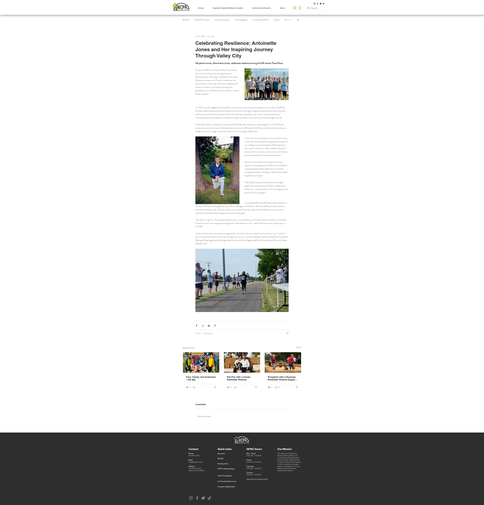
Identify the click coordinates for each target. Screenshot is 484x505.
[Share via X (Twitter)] (203, 325)
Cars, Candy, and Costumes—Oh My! (201, 378)
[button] (298, 20)
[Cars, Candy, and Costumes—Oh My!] (201, 362)
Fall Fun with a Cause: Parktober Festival (239, 378)
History (277, 19)
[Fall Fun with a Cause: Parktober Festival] (242, 362)
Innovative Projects (222, 19)
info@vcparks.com (195, 462)
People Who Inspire (202, 19)
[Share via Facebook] (196, 325)
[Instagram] (314, 4)
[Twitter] (320, 4)
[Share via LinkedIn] (209, 325)
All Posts (186, 19)
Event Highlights (241, 19)
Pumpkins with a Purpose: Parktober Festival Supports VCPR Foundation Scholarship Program (283, 378)
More (287, 19)
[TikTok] (323, 4)
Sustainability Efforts (261, 19)
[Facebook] (317, 4)
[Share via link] (215, 325)
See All (298, 347)
